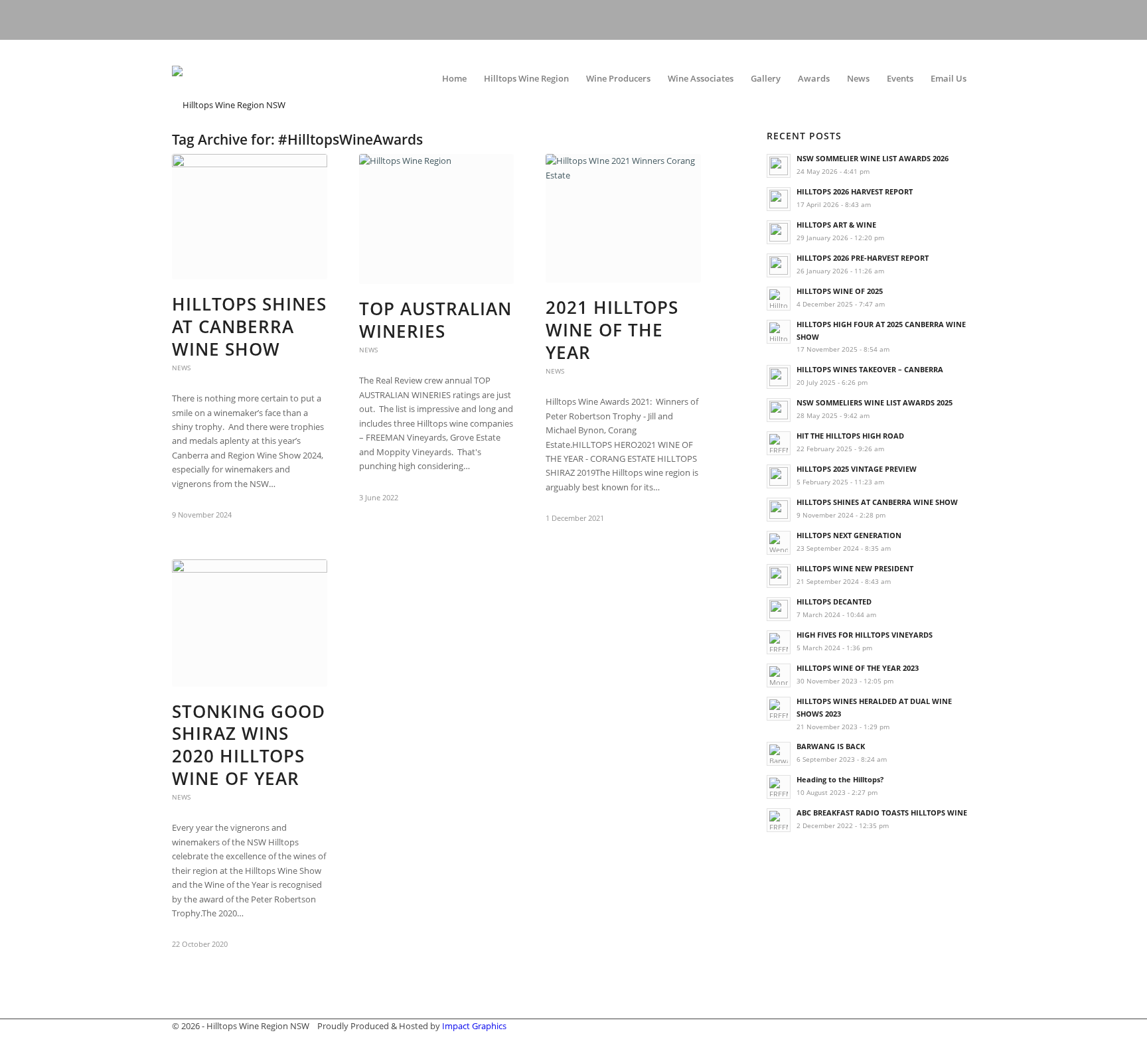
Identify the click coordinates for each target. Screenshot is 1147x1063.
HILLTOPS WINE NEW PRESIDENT (855, 568)
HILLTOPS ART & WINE (836, 225)
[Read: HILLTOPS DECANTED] (779, 609)
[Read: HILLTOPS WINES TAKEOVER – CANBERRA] (779, 377)
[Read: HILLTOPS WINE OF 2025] (779, 299)
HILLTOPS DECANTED (834, 601)
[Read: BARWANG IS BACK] (779, 754)
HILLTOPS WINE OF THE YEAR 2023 (858, 668)
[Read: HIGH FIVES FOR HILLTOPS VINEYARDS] (779, 642)
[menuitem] (454, 78)
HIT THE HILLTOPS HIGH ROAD (850, 436)
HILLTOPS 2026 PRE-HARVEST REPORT (863, 258)
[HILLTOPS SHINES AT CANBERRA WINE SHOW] (249, 216)
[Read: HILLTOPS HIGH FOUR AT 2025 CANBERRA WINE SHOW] (779, 332)
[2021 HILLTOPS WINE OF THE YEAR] (623, 218)
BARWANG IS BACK (831, 746)
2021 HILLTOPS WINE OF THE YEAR (612, 329)
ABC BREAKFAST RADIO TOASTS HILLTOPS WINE (882, 812)
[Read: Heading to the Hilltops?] (779, 787)
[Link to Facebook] (942, 20)
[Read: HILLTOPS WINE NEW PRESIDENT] (779, 576)
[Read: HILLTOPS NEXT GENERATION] (779, 543)
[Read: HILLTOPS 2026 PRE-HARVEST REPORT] (779, 265)
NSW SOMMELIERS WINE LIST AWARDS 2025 (875, 402)
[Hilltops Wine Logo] (271, 78)
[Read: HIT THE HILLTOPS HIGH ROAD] (779, 443)
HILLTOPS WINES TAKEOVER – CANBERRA (870, 369)
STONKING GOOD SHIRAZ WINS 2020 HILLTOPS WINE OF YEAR (248, 744)
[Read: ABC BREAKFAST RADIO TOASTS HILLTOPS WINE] (779, 820)
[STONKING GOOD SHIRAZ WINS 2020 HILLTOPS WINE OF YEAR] (249, 623)
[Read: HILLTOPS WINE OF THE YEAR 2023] (779, 675)
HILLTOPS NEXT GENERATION (849, 535)
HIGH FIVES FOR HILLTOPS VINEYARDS (865, 635)
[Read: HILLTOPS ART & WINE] (779, 232)
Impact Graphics (474, 1026)
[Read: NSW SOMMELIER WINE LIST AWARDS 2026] (779, 166)
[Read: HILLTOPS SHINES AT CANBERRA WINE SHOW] (779, 510)
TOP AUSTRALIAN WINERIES (435, 320)
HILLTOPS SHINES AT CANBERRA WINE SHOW (249, 326)
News (181, 367)
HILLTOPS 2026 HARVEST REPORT (855, 191)
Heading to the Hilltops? (840, 779)
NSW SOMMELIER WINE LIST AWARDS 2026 (873, 158)
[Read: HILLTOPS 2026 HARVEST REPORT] (779, 199)
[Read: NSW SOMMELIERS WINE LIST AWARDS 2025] (779, 410)
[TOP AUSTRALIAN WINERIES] (436, 219)
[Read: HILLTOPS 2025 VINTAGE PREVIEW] (779, 476)
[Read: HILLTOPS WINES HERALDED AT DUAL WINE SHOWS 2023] (779, 709)
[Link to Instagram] (968, 20)
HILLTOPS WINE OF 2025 (840, 291)
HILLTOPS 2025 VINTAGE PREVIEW (857, 469)
